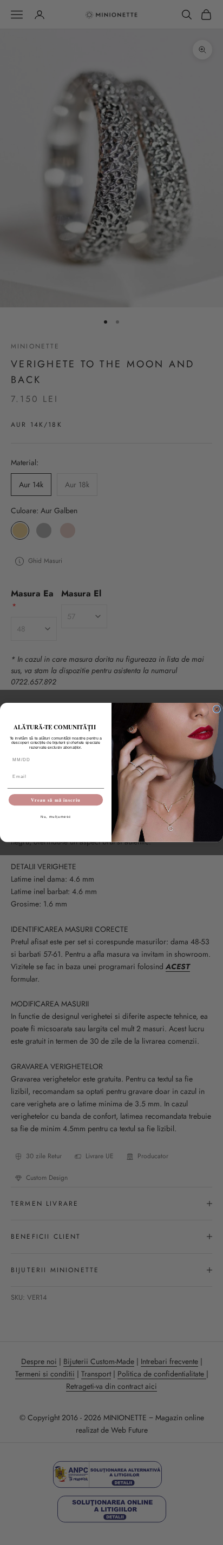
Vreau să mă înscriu (55, 800)
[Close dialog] (216, 709)
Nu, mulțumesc (56, 817)
